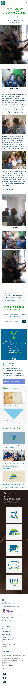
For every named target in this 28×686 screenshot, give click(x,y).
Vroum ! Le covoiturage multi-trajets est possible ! (13, 485)
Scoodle (12, 447)
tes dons (13, 664)
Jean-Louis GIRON (14, 22)
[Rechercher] (24, 321)
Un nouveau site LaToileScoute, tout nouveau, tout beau (13, 464)
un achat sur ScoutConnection (15, 299)
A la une (7, 447)
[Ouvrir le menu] (26, 3)
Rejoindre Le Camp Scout (13, 381)
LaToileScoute (6, 603)
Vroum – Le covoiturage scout (17, 487)
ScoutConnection (8, 665)
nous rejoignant (12, 300)
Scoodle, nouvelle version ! (11, 446)
